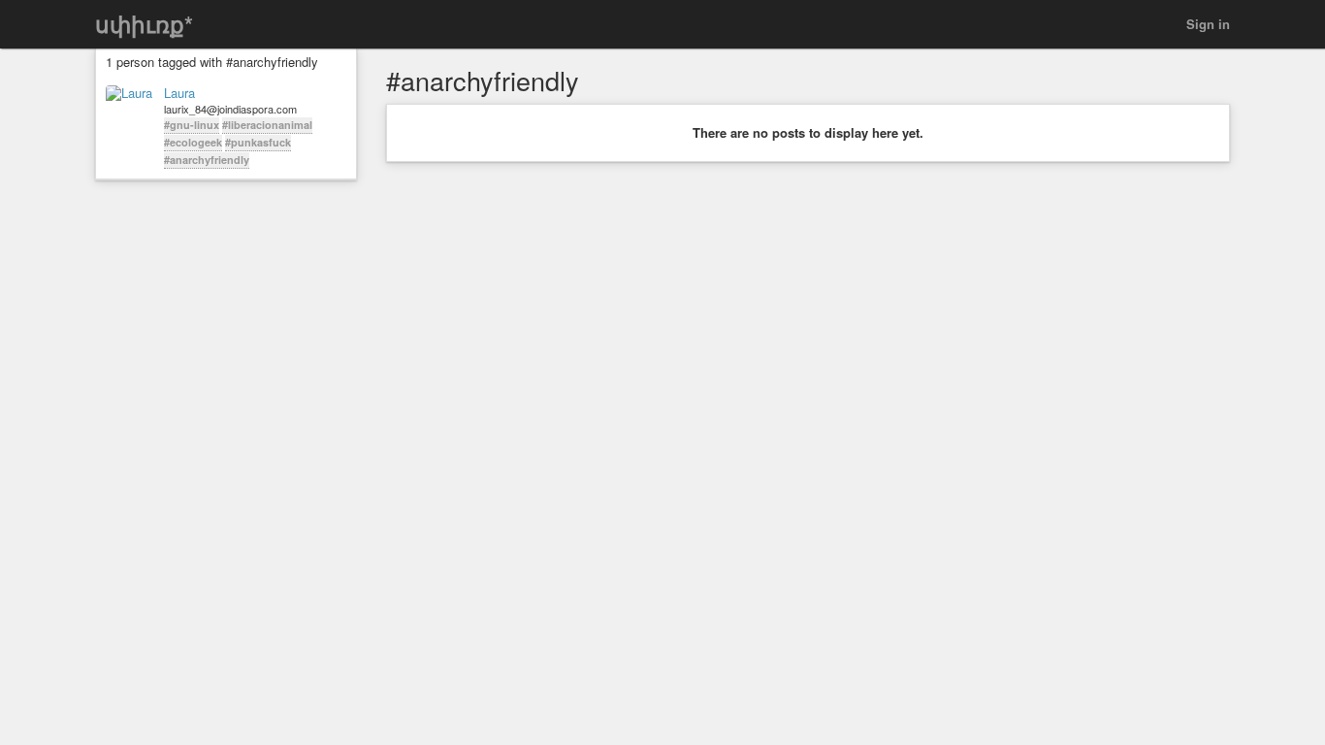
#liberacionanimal (267, 124)
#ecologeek (193, 142)
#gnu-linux (191, 124)
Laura (179, 93)
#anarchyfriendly (206, 159)
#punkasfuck (258, 142)
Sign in (1208, 24)
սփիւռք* (144, 24)
